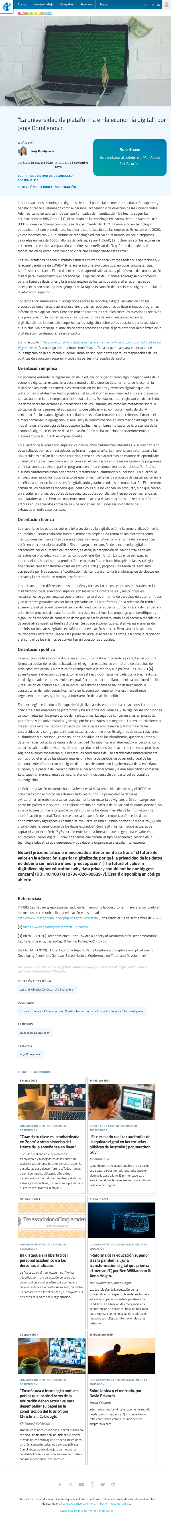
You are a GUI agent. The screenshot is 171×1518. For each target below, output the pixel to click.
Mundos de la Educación (35, 12)
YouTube (81, 1484)
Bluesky (102, 1484)
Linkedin (113, 1484)
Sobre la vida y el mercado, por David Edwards (121, 1380)
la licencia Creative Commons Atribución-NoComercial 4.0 (94, 1503)
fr (152, 4)
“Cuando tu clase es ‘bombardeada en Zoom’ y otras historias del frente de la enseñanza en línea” (52, 1134)
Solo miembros (166, 4)
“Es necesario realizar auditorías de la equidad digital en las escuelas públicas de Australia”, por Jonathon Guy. (121, 1133)
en (146, 4)
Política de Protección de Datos (93, 1511)
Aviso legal (66, 1511)
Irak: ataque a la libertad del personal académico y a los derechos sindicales (52, 1248)
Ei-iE (6, 7)
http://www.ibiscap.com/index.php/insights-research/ (58, 917)
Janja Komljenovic (30, 1054)
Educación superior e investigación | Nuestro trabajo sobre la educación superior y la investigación (81, 1011)
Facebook (60, 1484)
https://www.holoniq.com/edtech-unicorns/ (55, 926)
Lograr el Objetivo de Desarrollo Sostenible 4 (47, 989)
